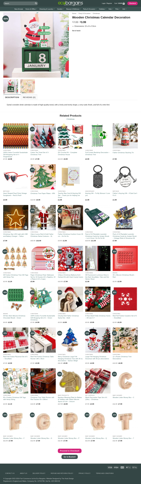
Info (123, 9)
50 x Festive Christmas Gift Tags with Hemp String (14, 398)
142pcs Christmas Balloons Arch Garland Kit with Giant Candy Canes (70, 276)
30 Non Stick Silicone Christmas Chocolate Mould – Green (14, 317)
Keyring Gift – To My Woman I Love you (97, 194)
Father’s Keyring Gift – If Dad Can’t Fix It (125, 194)
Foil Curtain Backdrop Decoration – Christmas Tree (97, 153)
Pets (117, 9)
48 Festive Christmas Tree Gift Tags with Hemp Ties (15, 276)
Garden (59, 9)
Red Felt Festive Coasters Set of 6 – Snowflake (125, 317)
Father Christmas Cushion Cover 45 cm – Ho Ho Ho (70, 235)
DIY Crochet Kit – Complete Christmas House (67, 153)
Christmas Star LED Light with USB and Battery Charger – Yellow (15, 235)
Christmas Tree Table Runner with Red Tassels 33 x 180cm (42, 398)
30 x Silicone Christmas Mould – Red (124, 276)
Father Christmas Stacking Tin (123, 152)
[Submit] (36, 3)
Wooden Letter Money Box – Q (96, 438)
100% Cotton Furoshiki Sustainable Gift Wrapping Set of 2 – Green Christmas (43, 318)
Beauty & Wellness (72, 9)
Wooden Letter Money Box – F (14, 438)
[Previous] (7, 44)
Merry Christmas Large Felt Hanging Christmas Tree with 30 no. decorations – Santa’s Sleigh (70, 359)
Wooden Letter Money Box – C (123, 397)
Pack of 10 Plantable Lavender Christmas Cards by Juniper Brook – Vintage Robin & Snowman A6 (125, 236)
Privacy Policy (85, 473)
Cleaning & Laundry (46, 9)
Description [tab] (12, 97)
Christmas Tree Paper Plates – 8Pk (43, 193)
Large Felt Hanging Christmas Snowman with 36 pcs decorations (97, 358)
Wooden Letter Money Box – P (68, 438)
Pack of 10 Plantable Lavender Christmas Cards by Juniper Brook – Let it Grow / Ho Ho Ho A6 (97, 236)
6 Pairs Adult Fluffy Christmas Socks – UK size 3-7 (97, 317)
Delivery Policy (39, 473)
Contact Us (9, 473)
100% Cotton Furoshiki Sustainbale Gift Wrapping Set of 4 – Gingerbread (15, 154)
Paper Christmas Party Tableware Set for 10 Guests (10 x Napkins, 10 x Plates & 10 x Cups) (43, 277)
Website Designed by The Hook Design (60, 478)
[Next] (65, 44)
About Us (23, 473)
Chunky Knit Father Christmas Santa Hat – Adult (68, 317)
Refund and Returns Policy (62, 473)
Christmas (96, 13)
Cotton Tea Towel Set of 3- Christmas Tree (40, 153)
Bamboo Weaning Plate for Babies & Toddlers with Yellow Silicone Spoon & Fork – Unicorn (70, 399)
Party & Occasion (89, 9)
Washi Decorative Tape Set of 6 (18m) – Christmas (96, 398)
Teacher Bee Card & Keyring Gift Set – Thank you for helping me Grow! (69, 195)
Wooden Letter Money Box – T (123, 438)
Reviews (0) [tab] (29, 97)
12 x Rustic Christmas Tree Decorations (122, 358)
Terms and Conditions (105, 473)
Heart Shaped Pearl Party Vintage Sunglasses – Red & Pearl (15, 194)
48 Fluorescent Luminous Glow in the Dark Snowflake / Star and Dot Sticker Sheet (97, 277)
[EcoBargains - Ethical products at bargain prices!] (70, 3)
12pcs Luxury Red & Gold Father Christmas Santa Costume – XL (42, 235)
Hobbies (102, 9)
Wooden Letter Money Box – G (41, 438)
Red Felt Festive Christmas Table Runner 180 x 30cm (42, 358)
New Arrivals (18, 9)
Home (74, 13)
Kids (110, 9)
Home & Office (30, 9)
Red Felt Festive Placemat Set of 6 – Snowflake (15, 358)
